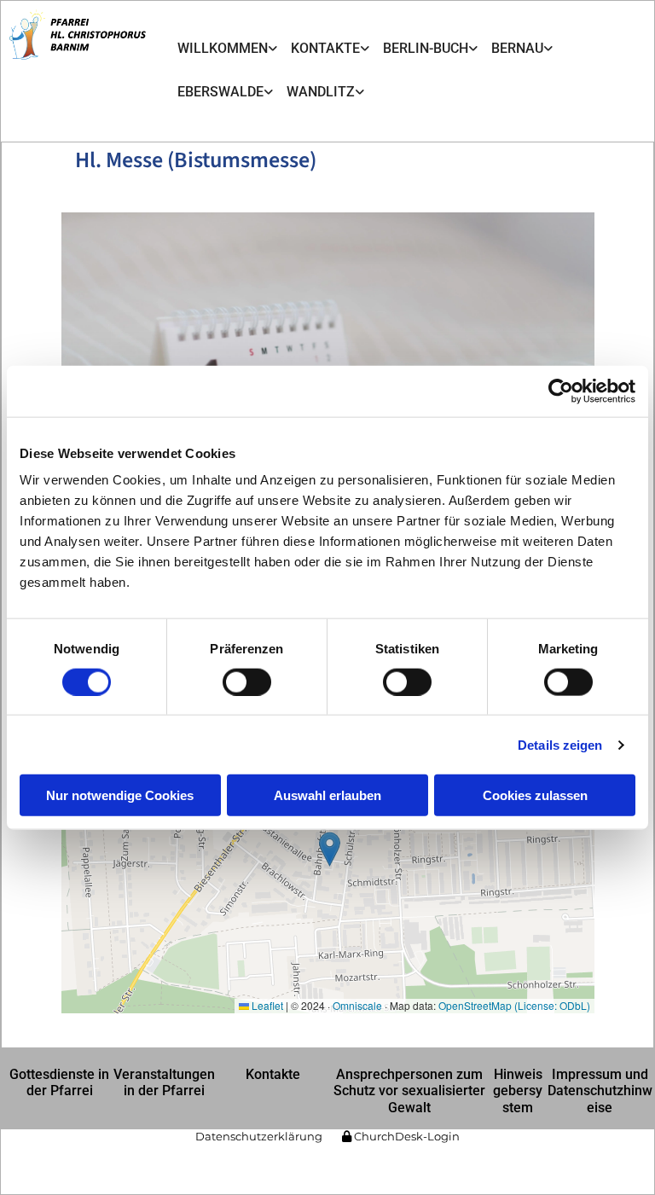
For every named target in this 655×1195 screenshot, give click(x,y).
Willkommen (222, 48)
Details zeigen (560, 744)
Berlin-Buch (425, 48)
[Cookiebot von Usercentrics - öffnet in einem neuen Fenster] (560, 390)
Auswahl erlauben (327, 795)
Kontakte (325, 48)
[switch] (247, 681)
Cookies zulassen (535, 795)
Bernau (517, 48)
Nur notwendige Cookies (120, 795)
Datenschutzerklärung (258, 1136)
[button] (59, 1082)
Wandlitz (321, 92)
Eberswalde (220, 92)
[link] (227, 48)
